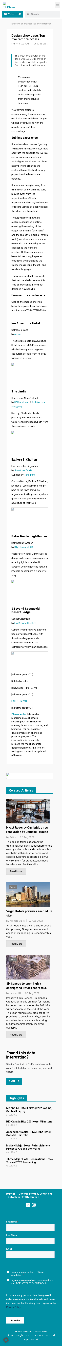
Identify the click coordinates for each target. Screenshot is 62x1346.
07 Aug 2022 (36, 921)
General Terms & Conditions (35, 1193)
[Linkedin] (28, 1205)
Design (13, 803)
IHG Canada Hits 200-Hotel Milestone (29, 1121)
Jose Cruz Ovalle (23, 470)
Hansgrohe (30, 474)
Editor (13, 837)
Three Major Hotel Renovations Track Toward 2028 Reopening (29, 1161)
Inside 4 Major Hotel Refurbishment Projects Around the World (28, 1147)
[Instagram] (34, 1205)
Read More (16, 871)
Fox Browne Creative (25, 623)
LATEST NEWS (19, 701)
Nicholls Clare (17, 921)
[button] (57, 5)
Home (13, 24)
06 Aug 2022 (32, 993)
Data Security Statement (23, 1197)
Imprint (10, 1193)
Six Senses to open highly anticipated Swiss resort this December (26, 988)
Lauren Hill (15, 993)
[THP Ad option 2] (29, 775)
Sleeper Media (41, 1331)
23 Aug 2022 (27, 837)
